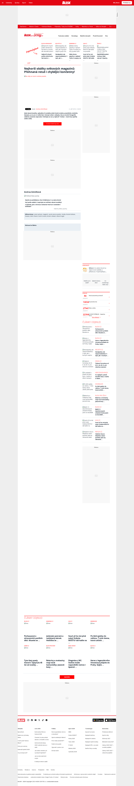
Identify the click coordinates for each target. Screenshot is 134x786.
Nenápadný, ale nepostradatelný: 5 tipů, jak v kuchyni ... (101, 353)
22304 (85, 314)
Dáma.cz (98, 361)
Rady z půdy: (92, 308)
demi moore (34, 216)
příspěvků (85, 298)
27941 (85, 308)
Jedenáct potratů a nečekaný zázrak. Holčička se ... (54, 638)
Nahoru (67, 677)
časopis (27, 216)
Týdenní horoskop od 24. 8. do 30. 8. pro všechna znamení (102, 365)
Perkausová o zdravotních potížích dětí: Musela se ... (101, 331)
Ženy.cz (99, 43)
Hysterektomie (93, 301)
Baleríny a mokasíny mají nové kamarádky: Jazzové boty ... (102, 399)
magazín (45, 214)
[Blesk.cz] (66, 2)
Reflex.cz (98, 432)
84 (85, 296)
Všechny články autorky (60, 209)
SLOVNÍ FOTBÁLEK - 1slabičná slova (97, 315)
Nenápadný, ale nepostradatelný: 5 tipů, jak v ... (61, 56)
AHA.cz (85, 43)
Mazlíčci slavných (85, 36)
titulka (64, 214)
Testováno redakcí (63, 36)
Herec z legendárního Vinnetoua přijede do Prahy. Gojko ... (102, 342)
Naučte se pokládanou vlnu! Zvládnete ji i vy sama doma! (43, 200)
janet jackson (38, 214)
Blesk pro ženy (100, 396)
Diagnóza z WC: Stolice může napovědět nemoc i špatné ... (77, 662)
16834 (85, 302)
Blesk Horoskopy (46, 43)
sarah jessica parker (55, 214)
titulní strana (42, 216)
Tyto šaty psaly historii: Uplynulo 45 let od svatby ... (33, 662)
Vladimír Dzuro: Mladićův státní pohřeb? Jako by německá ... (100, 436)
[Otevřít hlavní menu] (2, 2)
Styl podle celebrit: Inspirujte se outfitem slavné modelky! (43, 202)
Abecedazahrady (101, 373)
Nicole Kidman (70, 214)
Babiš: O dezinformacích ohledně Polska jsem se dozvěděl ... (101, 412)
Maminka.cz (72, 43)
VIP (28, 63)
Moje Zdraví (71, 646)
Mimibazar (99, 384)
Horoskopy (74, 36)
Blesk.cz (98, 327)
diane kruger (60, 216)
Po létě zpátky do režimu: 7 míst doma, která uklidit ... (102, 388)
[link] (28, 720)
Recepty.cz (58, 43)
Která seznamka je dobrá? (96, 295)
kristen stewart (51, 216)
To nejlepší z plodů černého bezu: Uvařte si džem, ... (102, 376)
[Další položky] (114, 26)
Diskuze (84, 293)
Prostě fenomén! (98, 36)
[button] (98, 720)
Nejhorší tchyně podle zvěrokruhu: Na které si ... (47, 56)
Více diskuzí (95, 317)
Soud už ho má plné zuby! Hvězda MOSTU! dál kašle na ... (102, 424)
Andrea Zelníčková (41, 109)
